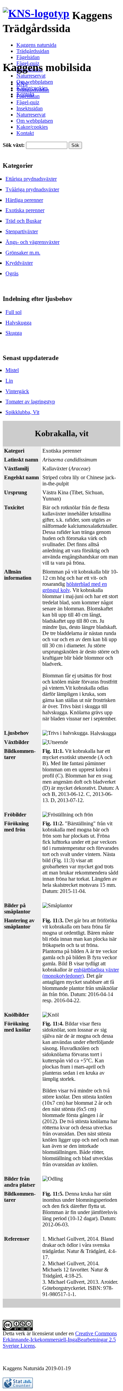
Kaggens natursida (36, 45)
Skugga (13, 333)
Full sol (13, 312)
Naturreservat (30, 76)
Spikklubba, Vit (22, 412)
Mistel (12, 370)
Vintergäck (17, 391)
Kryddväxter (19, 263)
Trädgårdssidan (32, 51)
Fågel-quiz (27, 102)
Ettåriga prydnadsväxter (31, 179)
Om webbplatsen (34, 82)
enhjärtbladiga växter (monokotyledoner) (80, 973)
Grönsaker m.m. (22, 253)
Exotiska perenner (24, 210)
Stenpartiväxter (21, 231)
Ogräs (11, 273)
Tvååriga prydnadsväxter (32, 189)
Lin (9, 381)
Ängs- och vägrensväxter (32, 242)
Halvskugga (18, 323)
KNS (22, 84)
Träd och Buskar (23, 221)
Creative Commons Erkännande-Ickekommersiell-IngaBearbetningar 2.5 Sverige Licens (60, 1340)
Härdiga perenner (24, 200)
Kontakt (25, 133)
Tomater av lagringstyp (30, 401)
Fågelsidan (28, 57)
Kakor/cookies (32, 127)
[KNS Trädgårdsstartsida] (36, 16)
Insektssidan (29, 108)
